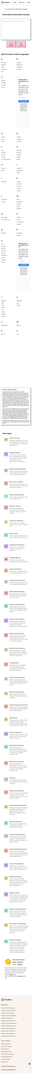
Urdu (18, 303)
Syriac (3, 262)
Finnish (3, 155)
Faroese (3, 152)
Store (28, 2)
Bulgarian (19, 67)
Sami (2, 244)
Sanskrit (3, 246)
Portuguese (20, 222)
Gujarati (19, 157)
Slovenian (4, 255)
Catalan (3, 80)
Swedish (3, 260)
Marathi (19, 204)
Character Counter (6, 1046)
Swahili (3, 257)
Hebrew (3, 168)
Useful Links (4, 1062)
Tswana (3, 316)
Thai (2, 309)
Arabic (3, 67)
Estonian (19, 141)
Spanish (3, 251)
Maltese (19, 208)
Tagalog (3, 300)
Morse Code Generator (7, 1054)
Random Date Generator (8, 1033)
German (19, 152)
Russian (19, 235)
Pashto (19, 217)
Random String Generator (8, 1028)
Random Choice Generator (8, 1026)
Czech (3, 87)
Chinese (3, 82)
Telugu (3, 307)
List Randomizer (5, 1059)
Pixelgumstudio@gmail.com (8, 1069)
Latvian (3, 202)
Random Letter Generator (8, 1010)
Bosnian (19, 69)
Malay (18, 206)
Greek (18, 159)
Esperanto (20, 139)
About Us (21, 2)
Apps (14, 2)
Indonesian (20, 170)
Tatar (2, 303)
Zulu (18, 334)
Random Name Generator (8, 1036)
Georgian (19, 150)
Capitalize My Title (6, 1051)
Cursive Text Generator (7, 1013)
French (3, 157)
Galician (19, 155)
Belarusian (20, 65)
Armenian (4, 69)
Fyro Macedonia (5, 159)
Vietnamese (4, 325)
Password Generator (7, 1018)
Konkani (19, 188)
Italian (18, 172)
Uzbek (18, 305)
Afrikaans (4, 62)
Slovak (3, 253)
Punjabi (19, 224)
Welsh (18, 325)
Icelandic (19, 168)
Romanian (19, 233)
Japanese (3, 181)
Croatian (3, 85)
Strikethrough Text (6, 1056)
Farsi (2, 150)
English (19, 137)
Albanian (3, 65)
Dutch (3, 141)
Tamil (2, 305)
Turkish (3, 312)
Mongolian (20, 202)
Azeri (2, 71)
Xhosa (3, 334)
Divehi (3, 139)
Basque (19, 62)
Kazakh (19, 181)
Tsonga (3, 314)
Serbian (3, 248)
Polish (18, 219)
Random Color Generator (8, 1031)
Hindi (2, 170)
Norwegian (4, 217)
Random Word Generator (8, 1008)
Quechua (3, 233)
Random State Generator (8, 1020)
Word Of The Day (6, 1044)
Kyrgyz (19, 190)
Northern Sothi (5, 219)
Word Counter (5, 1049)
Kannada (19, 184)
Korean (19, 186)
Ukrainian (19, 300)
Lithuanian (4, 199)
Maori (18, 199)
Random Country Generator (9, 1023)
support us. (12, 974)
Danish (3, 137)
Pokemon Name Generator (8, 1015)
